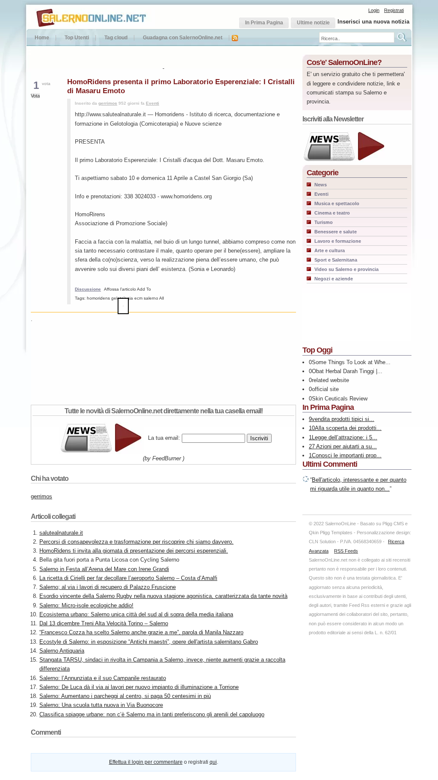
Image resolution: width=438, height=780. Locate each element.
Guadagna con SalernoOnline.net (182, 38)
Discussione (88, 289)
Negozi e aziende (333, 278)
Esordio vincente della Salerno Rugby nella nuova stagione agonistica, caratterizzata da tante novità (163, 596)
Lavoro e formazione (337, 241)
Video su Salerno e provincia (346, 269)
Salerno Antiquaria (61, 651)
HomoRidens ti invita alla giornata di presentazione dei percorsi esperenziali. (133, 550)
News (320, 184)
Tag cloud (115, 38)
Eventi (152, 103)
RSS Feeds (346, 550)
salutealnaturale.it (61, 533)
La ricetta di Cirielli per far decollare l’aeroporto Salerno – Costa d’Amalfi (128, 578)
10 (312, 428)
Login (373, 10)
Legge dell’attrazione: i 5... (344, 437)
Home (42, 38)
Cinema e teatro (332, 212)
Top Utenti (77, 38)
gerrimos (107, 103)
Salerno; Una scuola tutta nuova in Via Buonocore (101, 705)
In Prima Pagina (328, 407)
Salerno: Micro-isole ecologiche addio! (86, 605)
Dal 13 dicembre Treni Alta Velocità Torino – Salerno (103, 623)
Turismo (323, 222)
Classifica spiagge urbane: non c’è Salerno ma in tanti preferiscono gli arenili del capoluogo (151, 714)
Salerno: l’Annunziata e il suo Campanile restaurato (102, 678)
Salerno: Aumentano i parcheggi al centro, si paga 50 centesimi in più (125, 696)
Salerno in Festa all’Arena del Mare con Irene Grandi (104, 569)
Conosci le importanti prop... (347, 455)
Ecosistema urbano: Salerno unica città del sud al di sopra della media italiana (136, 614)
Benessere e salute (335, 231)
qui (213, 762)
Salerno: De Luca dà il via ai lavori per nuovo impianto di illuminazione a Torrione (139, 687)
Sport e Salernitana (335, 259)
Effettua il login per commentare (146, 762)
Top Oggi (317, 350)
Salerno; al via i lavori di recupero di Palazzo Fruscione (107, 587)
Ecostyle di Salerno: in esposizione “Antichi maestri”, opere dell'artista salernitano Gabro (148, 642)
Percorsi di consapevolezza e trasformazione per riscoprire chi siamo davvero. (136, 542)
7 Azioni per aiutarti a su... (344, 446)
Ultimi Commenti (329, 464)
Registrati (394, 10)
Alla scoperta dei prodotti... (348, 428)
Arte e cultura (329, 250)
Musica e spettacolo (336, 203)
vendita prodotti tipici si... (343, 419)
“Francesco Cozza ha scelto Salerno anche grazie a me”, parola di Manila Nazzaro (141, 632)
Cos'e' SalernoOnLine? (344, 62)
